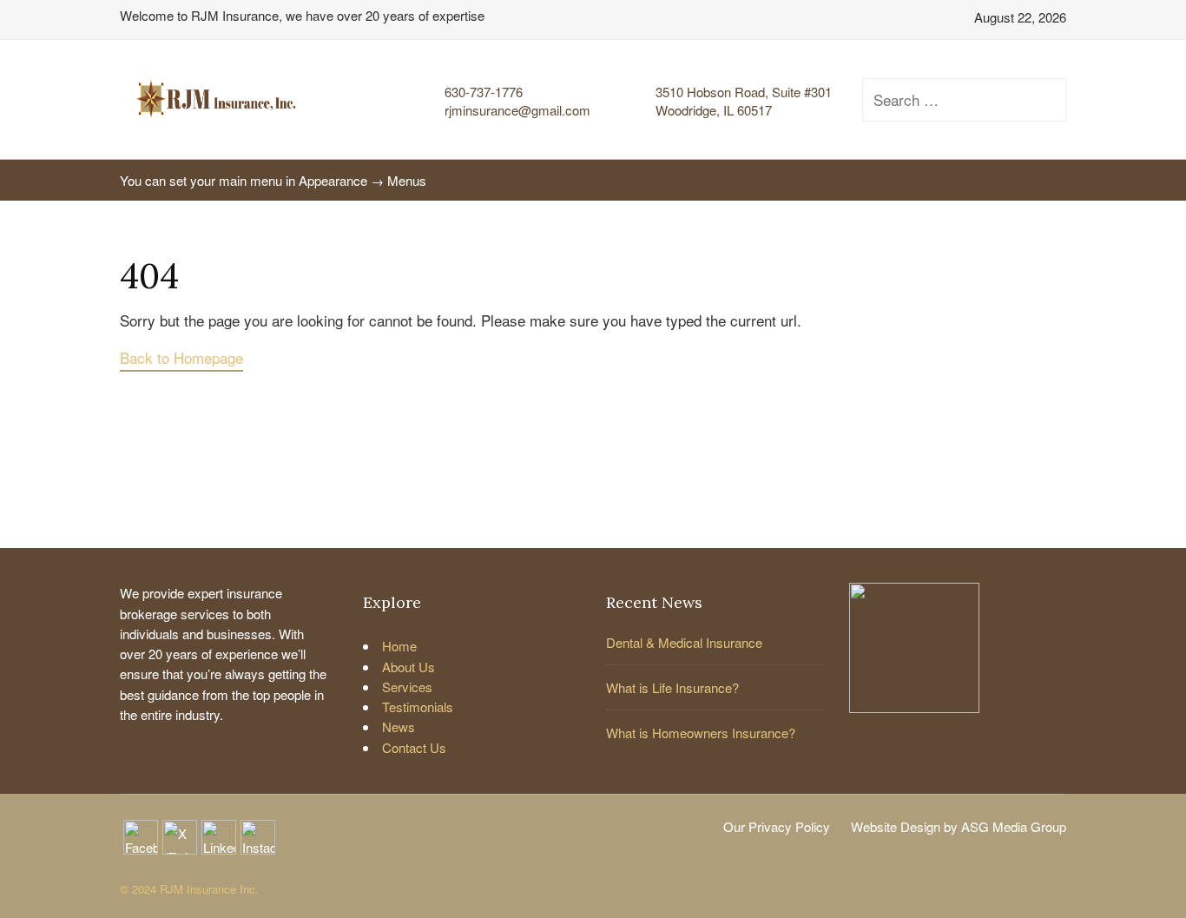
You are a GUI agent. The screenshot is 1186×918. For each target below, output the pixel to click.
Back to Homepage (181, 357)
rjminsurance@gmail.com (517, 110)
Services (407, 686)
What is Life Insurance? (672, 687)
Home (399, 646)
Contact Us (414, 747)
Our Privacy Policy (776, 826)
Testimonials (417, 706)
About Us (408, 666)
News (398, 726)
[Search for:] (949, 100)
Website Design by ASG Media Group (958, 826)
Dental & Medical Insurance (684, 642)
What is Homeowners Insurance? (700, 732)
